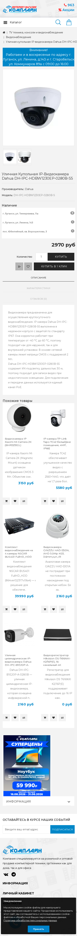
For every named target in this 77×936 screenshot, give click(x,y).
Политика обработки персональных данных (30, 920)
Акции (67, 10)
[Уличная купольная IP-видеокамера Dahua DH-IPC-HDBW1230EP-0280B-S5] (38, 107)
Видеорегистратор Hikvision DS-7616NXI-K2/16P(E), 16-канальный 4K (57, 660)
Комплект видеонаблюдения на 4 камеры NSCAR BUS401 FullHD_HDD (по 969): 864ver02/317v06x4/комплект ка (19, 556)
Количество (24, 256)
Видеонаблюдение (18, 37)
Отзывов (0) (38, 298)
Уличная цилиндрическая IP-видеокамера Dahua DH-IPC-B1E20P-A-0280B (18, 662)
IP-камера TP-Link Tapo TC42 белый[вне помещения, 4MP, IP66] (57, 443)
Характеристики (38, 288)
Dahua (29, 189)
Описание (38, 277)
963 (70, 5)
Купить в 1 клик (54, 266)
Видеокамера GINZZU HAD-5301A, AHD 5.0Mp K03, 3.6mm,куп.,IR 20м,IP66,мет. (56, 553)
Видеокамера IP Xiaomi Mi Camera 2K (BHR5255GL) (18, 442)
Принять (38, 929)
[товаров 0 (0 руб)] (70, 23)
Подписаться (62, 829)
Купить (61, 256)
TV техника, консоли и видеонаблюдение (36, 32)
